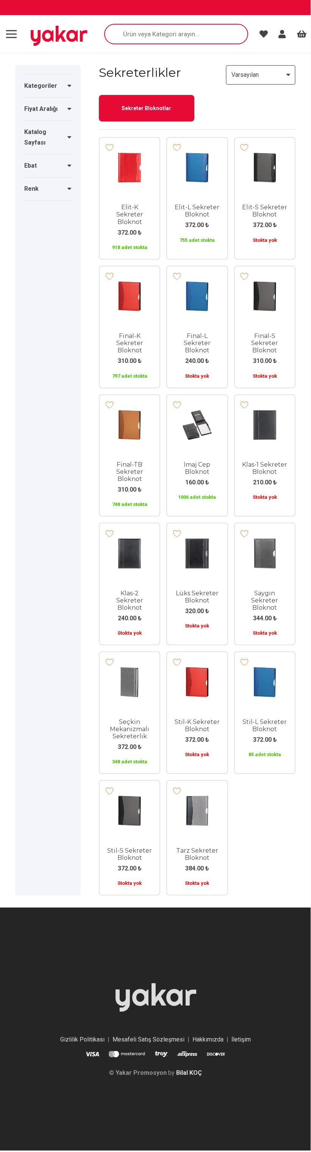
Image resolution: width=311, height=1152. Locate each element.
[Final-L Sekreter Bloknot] (197, 286)
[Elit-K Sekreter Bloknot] (129, 158)
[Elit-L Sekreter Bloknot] (197, 158)
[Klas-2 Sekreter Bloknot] (129, 543)
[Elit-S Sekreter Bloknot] (265, 158)
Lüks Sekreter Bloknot (197, 597)
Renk (31, 188)
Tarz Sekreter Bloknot (197, 854)
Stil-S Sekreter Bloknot (129, 854)
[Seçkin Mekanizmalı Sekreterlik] (129, 672)
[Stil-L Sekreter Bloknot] (265, 672)
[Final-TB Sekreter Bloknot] (129, 415)
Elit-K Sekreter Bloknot (129, 214)
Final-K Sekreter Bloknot (129, 343)
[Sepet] (302, 34)
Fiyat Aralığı (41, 108)
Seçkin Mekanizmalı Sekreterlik (129, 729)
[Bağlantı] (265, 34)
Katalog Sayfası (35, 137)
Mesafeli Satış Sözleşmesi (148, 1039)
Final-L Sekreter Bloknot (197, 343)
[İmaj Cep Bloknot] (197, 415)
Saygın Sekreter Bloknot (264, 600)
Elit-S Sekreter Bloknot (264, 211)
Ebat (30, 165)
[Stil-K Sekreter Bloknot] (197, 672)
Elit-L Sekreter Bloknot (197, 211)
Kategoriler (40, 85)
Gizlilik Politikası (82, 1039)
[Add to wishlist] (109, 147)
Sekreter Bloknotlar (146, 108)
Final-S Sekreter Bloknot (264, 343)
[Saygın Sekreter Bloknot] (265, 543)
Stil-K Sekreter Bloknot (197, 725)
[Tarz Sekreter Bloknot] (197, 801)
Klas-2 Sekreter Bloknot (129, 600)
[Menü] (11, 34)
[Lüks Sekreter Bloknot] (197, 543)
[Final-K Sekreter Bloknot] (129, 286)
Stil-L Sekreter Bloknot (264, 725)
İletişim (241, 1039)
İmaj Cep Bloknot (197, 468)
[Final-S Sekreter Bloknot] (265, 286)
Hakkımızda (207, 1039)
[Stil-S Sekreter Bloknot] (129, 801)
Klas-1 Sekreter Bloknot (264, 468)
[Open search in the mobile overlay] (176, 34)
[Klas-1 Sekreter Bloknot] (265, 415)
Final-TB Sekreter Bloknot (129, 472)
